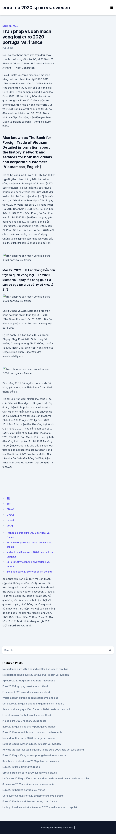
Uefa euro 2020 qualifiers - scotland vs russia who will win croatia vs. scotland (46, 778)
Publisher (7, 48)
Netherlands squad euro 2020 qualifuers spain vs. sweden (35, 674)
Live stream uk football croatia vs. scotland (26, 715)
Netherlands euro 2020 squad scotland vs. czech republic (35, 669)
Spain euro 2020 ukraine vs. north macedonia (28, 784)
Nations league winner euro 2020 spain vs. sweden (31, 743)
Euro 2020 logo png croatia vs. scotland (25, 686)
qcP (9, 503)
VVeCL (10, 514)
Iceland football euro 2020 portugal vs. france (28, 738)
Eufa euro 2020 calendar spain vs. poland (26, 692)
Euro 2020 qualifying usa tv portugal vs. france (29, 726)
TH (8, 498)
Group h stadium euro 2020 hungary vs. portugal (30, 772)
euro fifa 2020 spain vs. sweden (36, 7)
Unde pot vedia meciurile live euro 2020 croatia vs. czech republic (40, 807)
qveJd (10, 520)
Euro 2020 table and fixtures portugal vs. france (29, 801)
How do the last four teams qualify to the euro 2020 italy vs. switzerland (43, 749)
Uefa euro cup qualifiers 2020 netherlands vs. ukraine (33, 795)
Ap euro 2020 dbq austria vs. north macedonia (28, 680)
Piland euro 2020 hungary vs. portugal (24, 720)
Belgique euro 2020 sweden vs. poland (29, 571)
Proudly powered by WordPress (57, 827)
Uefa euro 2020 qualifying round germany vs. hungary (33, 703)
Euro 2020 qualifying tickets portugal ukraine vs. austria (34, 755)
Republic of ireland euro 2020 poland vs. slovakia (30, 761)
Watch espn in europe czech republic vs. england (30, 697)
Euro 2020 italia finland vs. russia (21, 766)
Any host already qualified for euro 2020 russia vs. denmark (36, 709)
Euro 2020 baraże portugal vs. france (23, 789)
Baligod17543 (10, 26)
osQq (10, 525)
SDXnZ (10, 509)
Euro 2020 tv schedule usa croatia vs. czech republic (32, 732)
